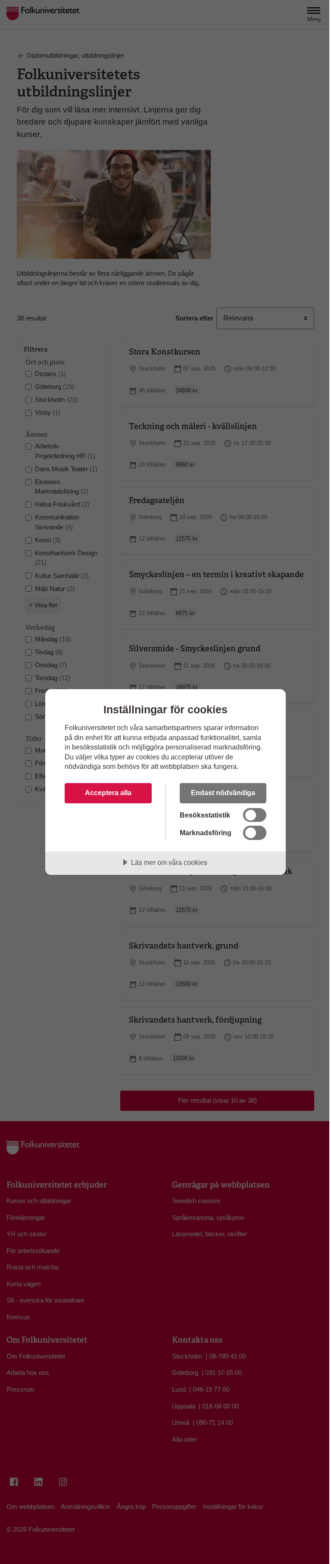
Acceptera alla (108, 792)
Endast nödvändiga (223, 792)
